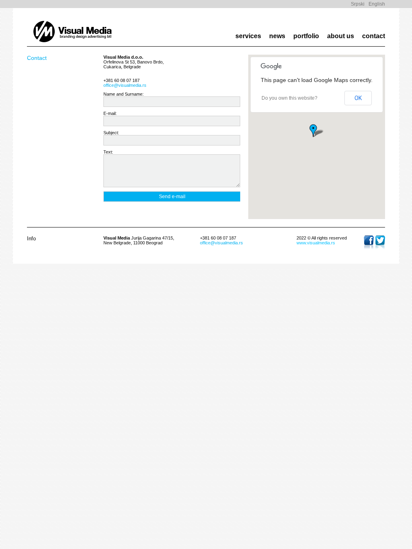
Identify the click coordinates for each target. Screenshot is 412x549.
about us (340, 36)
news (277, 36)
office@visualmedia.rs (124, 85)
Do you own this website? (289, 98)
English (377, 4)
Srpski (358, 4)
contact (373, 36)
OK (358, 98)
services (248, 36)
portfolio (306, 36)
